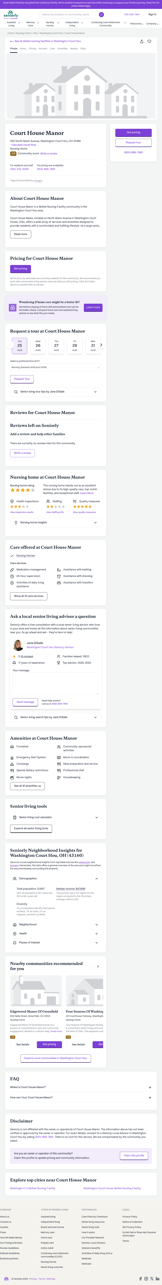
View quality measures (84, 512)
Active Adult (47, 1248)
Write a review (22, 453)
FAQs (83, 49)
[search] (102, 14)
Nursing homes (48, 1262)
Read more (20, 234)
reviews (43, 49)
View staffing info (55, 512)
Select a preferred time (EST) (25, 361)
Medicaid (86, 1264)
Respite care (47, 1243)
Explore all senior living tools (31, 828)
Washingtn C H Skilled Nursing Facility (32, 1188)
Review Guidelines (9, 1248)
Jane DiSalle (35, 643)
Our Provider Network (93, 1238)
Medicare (86, 1259)
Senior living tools (90, 1227)
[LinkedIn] (157, 1278)
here (88, 6)
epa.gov (14, 865)
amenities (62, 49)
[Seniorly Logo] (11, 14)
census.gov (84, 862)
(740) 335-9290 (19, 169)
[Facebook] (140, 1278)
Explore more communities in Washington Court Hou (55, 1058)
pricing (32, 49)
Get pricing (20, 269)
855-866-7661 (132, 14)
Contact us (5, 1222)
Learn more (93, 307)
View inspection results (21, 512)
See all (47, 41)
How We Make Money (11, 1238)
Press (3, 1232)
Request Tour (22, 379)
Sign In (152, 14)
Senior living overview (52, 1267)
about (23, 49)
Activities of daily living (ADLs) (97, 1253)
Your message (21, 670)
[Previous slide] (10, 345)
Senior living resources (93, 1222)
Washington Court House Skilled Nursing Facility (112, 1188)
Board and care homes (52, 1227)
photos (13, 49)
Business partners (9, 1259)
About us (4, 1217)
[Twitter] (152, 1278)
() (27, 656)
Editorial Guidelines (10, 1253)
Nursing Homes (25, 556)
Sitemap (51, 1279)
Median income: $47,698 (70, 889)
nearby (74, 49)
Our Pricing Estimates (11, 1243)
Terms (42, 1279)
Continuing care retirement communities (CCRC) (54, 1255)
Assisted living (48, 1217)
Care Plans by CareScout (95, 1217)
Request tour (133, 142)
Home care (46, 1238)
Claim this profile (134, 1155)
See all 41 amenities (25, 786)
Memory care (47, 1232)
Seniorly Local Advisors (93, 1243)
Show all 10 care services (28, 596)
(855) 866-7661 (46, 169)
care (52, 49)
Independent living (50, 1222)
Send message (25, 702)
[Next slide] (101, 345)
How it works (88, 1232)
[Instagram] (146, 1278)
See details (22, 1044)
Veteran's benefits (91, 1248)
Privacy (33, 1279)
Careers (4, 1227)
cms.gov (38, 181)
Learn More (86, 493)
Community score (28, 153)
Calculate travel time (23, 145)
